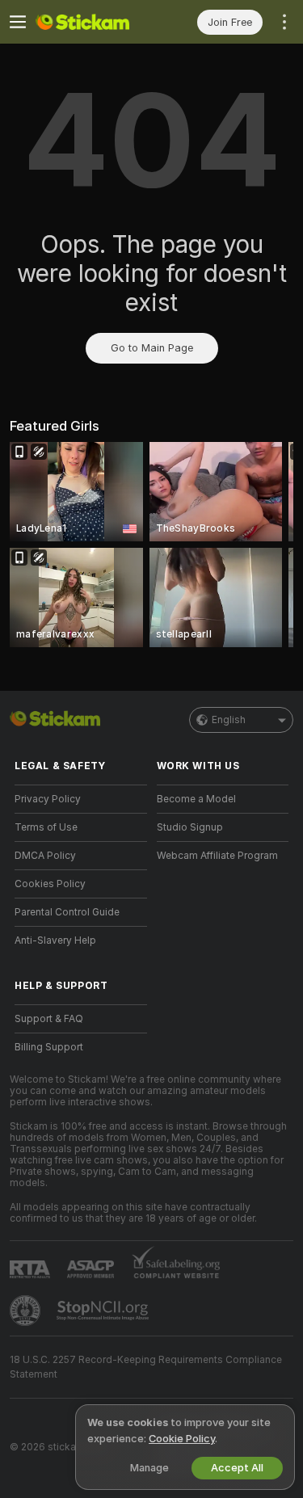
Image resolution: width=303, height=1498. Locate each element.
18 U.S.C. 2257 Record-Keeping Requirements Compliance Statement (146, 1367)
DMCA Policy (45, 855)
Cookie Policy (182, 1439)
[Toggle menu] (18, 22)
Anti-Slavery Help (55, 940)
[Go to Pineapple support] (27, 1310)
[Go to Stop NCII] (104, 1310)
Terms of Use (46, 827)
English (229, 720)
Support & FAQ (49, 1019)
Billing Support (49, 1047)
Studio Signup (190, 827)
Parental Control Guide (67, 912)
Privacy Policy (48, 799)
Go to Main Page (152, 348)
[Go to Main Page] (94, 22)
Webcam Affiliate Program (217, 855)
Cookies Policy (50, 884)
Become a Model (196, 799)
